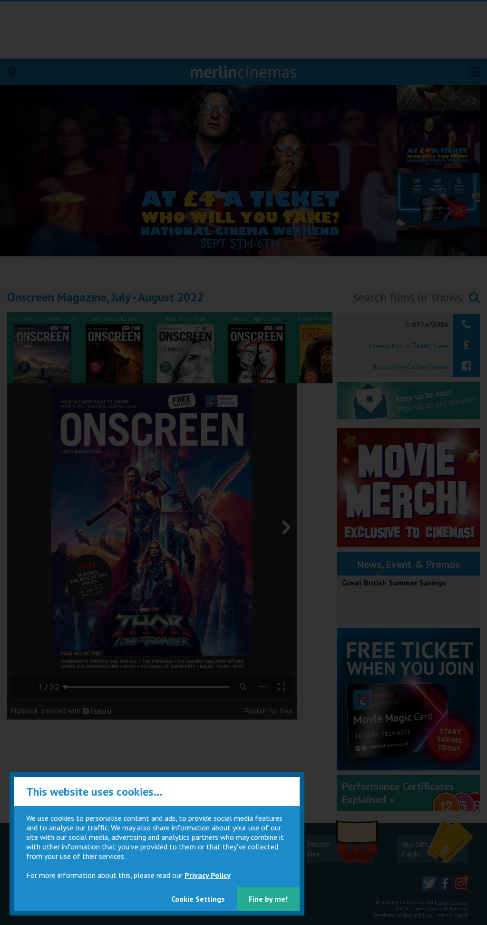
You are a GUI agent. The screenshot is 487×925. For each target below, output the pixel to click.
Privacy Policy (208, 875)
